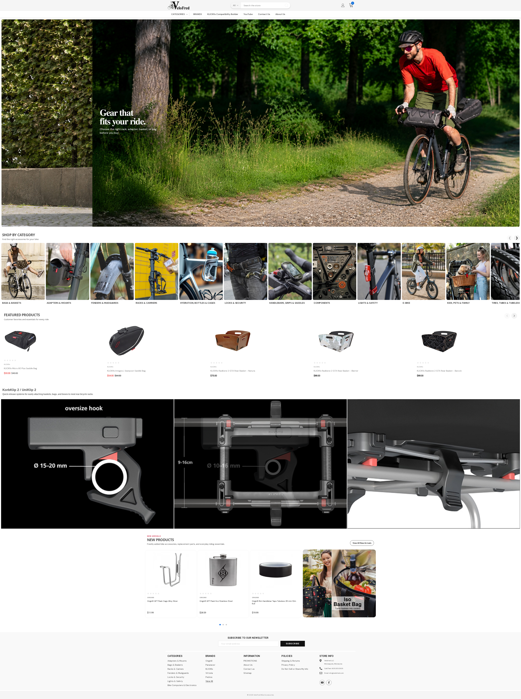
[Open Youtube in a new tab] (322, 682)
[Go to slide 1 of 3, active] (220, 624)
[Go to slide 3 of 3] (226, 624)
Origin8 (209, 661)
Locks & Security (176, 677)
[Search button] (286, 5)
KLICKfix (209, 669)
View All (209, 681)
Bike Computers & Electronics (182, 685)
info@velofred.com (336, 673)
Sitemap (248, 673)
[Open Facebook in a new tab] (329, 682)
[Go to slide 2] (260, 223)
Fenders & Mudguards (178, 673)
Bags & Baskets (175, 665)
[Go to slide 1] (257, 223)
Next (514, 316)
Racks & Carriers (176, 669)
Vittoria (209, 673)
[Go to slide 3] (263, 223)
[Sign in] (343, 5)
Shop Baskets (32, 142)
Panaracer (210, 665)
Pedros (209, 677)
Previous (507, 316)
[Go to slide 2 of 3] (223, 624)
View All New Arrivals (362, 543)
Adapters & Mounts (177, 661)
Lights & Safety (175, 681)
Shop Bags (15, 142)
